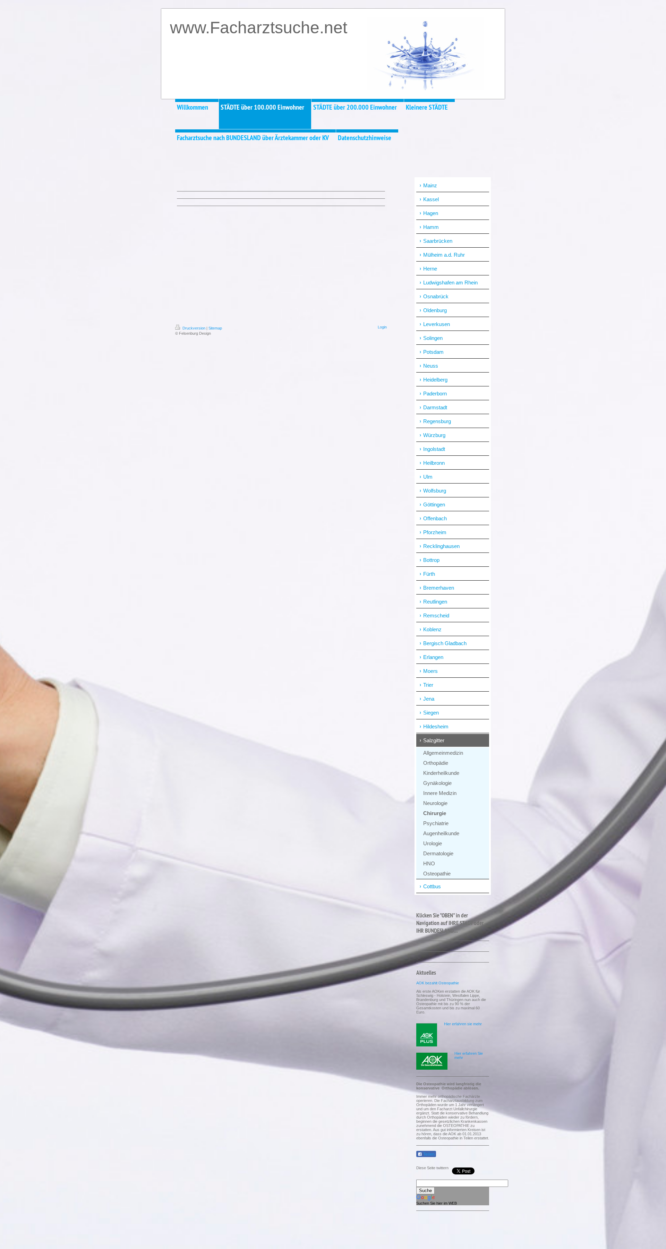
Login (382, 327)
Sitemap (215, 328)
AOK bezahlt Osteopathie (437, 983)
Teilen (428, 1154)
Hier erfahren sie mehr (463, 1024)
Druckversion (193, 328)
